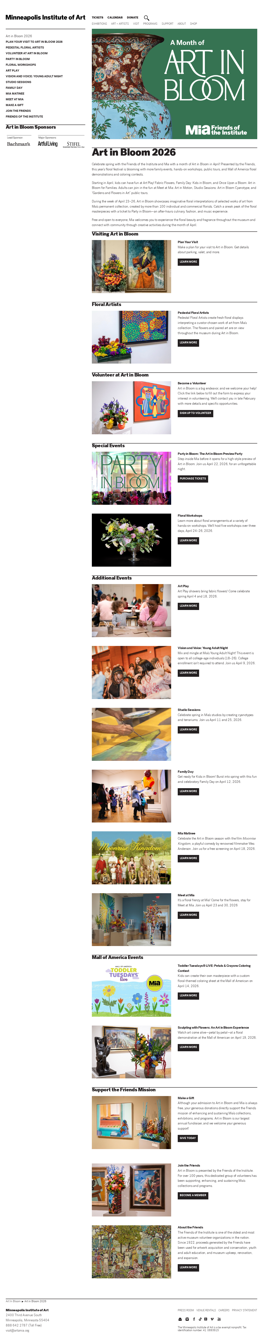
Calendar (115, 18)
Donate (132, 18)
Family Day (14, 88)
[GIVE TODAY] (188, 1141)
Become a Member (193, 1195)
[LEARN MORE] (189, 265)
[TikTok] (200, 1319)
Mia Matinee (15, 93)
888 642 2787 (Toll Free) (24, 1325)
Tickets (97, 18)
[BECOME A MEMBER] (194, 1199)
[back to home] (45, 18)
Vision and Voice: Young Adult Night (34, 76)
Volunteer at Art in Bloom (27, 53)
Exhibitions (99, 24)
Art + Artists (120, 24)
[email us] (180, 1319)
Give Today (188, 1138)
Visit (136, 24)
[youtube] (219, 1319)
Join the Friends (18, 111)
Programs (150, 24)
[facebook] (194, 1319)
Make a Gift (14, 105)
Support (167, 24)
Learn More (188, 262)
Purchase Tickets (193, 479)
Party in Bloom (18, 59)
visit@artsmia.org (17, 1331)
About (182, 24)
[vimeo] (212, 1319)
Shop (193, 24)
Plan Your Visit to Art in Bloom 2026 (34, 42)
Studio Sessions (18, 82)
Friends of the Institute (24, 117)
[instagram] (187, 1319)
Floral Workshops (21, 65)
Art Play (12, 70)
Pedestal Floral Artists (25, 47)
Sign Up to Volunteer (195, 413)
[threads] (205, 1319)
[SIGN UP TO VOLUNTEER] (196, 416)
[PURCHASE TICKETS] (193, 482)
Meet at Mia (15, 99)
